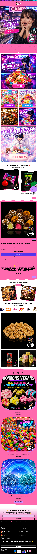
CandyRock (5, 548)
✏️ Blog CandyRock (22, 528)
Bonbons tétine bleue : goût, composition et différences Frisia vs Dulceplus (18, 496)
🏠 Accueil (3, 527)
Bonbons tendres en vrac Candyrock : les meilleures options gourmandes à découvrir (18, 454)
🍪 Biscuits (3, 532)
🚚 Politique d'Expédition (23, 531)
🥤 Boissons (3, 537)
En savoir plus (3, 249)
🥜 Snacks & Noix (4, 535)
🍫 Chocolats (3, 534)
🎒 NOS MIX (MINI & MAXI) (6, 531)
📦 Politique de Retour (23, 532)
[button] (33, 3)
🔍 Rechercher (22, 527)
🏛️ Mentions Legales (23, 535)
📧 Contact (21, 529)
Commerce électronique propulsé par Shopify (7, 550)
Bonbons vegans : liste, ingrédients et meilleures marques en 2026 (18, 412)
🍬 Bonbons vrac (4, 529)
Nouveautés (3, 528)
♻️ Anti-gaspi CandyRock (5, 538)
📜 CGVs (21, 534)
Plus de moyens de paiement (18, 256)
